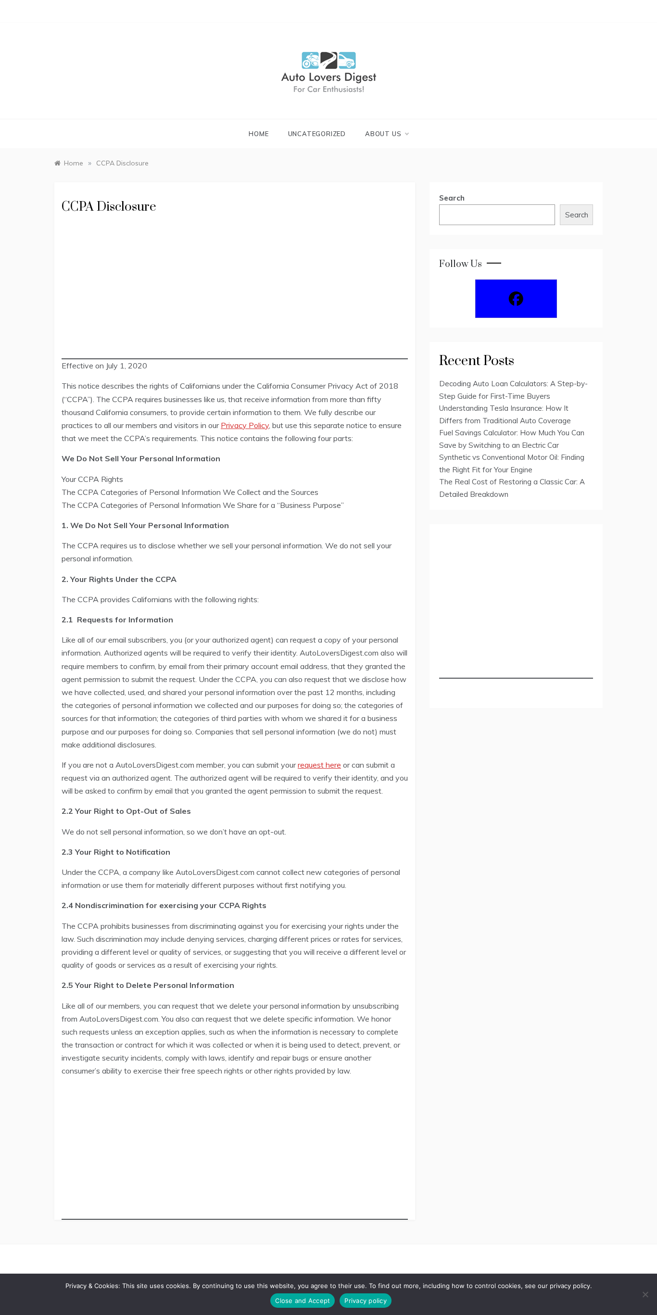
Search (452, 197)
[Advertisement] (235, 292)
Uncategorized (317, 134)
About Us (383, 134)
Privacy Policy (245, 425)
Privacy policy (365, 1300)
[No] (645, 1294)
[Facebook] (516, 298)
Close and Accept (302, 1300)
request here (319, 765)
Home (258, 134)
